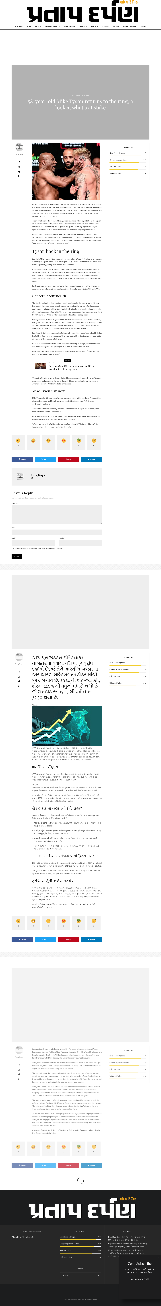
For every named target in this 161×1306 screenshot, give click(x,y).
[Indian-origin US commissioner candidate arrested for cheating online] (40, 366)
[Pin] (19, 172)
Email (14, 538)
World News (69, 26)
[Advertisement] (80, 47)
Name (14, 528)
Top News (19, 26)
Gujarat (105, 26)
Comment (15, 503)
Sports (38, 26)
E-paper (143, 26)
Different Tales (115, 173)
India (29, 26)
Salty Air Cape (115, 166)
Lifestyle (82, 26)
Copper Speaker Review (119, 160)
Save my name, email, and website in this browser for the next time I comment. (39, 548)
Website (61, 538)
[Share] (19, 162)
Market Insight (129, 26)
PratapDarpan (19, 154)
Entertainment (51, 26)
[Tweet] (19, 167)
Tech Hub (94, 26)
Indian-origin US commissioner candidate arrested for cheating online (72, 368)
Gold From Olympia (117, 153)
